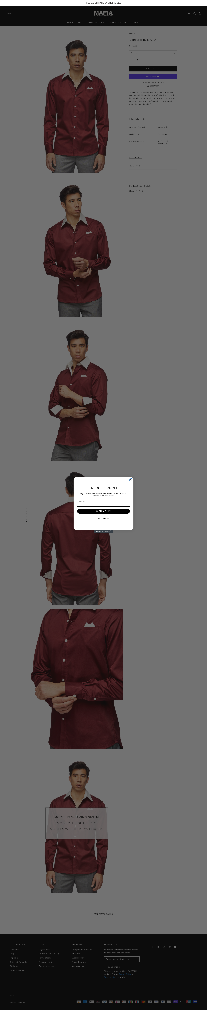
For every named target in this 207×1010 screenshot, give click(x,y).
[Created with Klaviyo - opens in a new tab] (103, 531)
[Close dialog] (130, 479)
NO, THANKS (103, 518)
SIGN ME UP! (103, 511)
